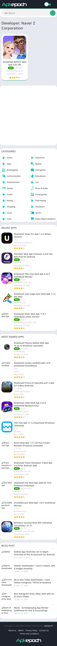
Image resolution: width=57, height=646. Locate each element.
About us (12, 630)
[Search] (53, 13)
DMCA (21, 630)
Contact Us (44, 630)
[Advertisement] (28, 115)
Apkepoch (48, 625)
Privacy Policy (31, 630)
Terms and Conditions (29, 633)
